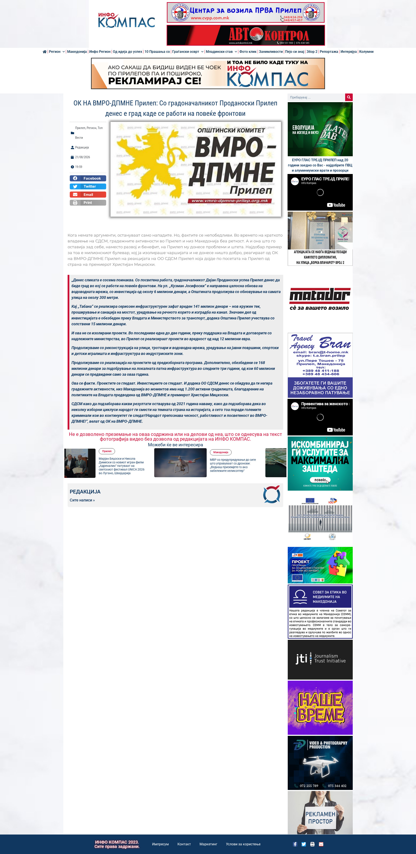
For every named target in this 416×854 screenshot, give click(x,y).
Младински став (219, 51)
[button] (88, 178)
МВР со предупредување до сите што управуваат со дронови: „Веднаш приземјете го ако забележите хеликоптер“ (146, 465)
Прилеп (80, 128)
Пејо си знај (294, 51)
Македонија (77, 51)
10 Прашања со (157, 51)
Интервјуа (349, 51)
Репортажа (329, 51)
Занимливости (271, 51)
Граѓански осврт (185, 51)
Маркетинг (208, 844)
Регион (54, 51)
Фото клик (248, 51)
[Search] (349, 97)
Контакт (184, 844)
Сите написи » (82, 500)
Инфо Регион (99, 51)
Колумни (366, 51)
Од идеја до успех (127, 51)
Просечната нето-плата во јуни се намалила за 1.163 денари (258, 465)
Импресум (160, 844)
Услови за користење (243, 844)
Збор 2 (312, 51)
